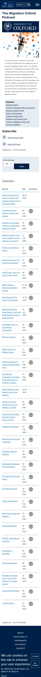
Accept (35, 656)
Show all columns (8, 181)
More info (4, 675)
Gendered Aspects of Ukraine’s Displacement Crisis (11, 364)
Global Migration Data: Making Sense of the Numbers (10, 392)
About (20, 633)
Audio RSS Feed (14, 144)
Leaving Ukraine (8, 603)
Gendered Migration (9, 526)
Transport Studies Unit (14, 116)
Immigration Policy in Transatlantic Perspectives (10, 327)
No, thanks (35, 664)
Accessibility (20, 637)
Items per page (8, 160)
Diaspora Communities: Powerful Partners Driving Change (11, 417)
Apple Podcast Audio (15, 138)
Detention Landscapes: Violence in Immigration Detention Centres (11, 225)
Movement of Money (9, 563)
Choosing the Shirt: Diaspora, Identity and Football (10, 213)
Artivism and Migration (10, 427)
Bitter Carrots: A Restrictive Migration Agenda (9, 287)
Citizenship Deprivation (11, 591)
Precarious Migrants (9, 489)
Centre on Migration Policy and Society (20, 108)
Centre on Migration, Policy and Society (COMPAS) (17, 123)
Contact (20, 648)
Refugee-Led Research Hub (16, 119)
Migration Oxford (12, 105)
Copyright (20, 644)
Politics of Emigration (10, 501)
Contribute (20, 641)
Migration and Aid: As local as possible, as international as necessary (11, 238)
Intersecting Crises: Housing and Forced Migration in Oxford (9, 404)
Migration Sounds (8, 337)
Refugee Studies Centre (15, 111)
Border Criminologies (14, 113)
